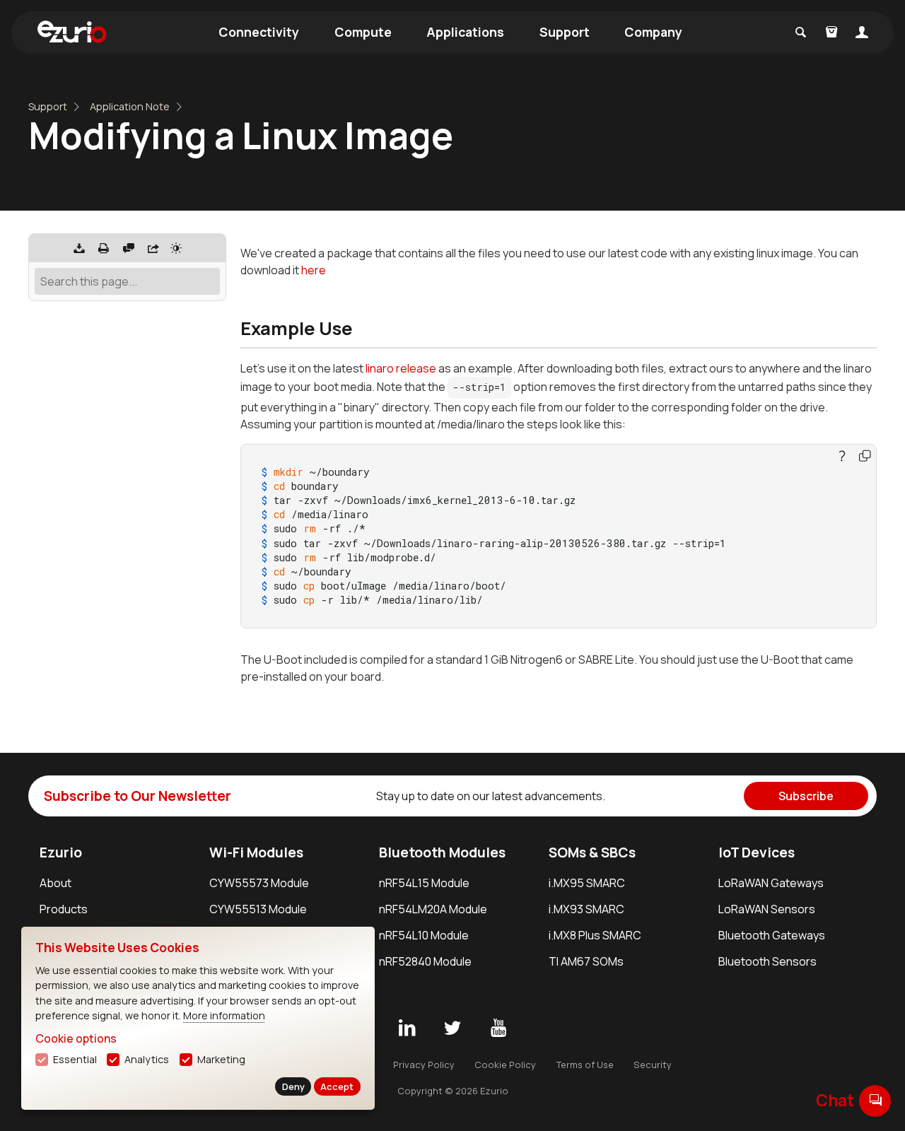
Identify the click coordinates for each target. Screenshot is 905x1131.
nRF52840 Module (425, 961)
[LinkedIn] (406, 1028)
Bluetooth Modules (442, 852)
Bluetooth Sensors (767, 961)
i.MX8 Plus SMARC (595, 935)
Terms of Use (585, 1064)
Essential (75, 1059)
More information (224, 1015)
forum (875, 1100)
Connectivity (258, 31)
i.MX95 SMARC (587, 883)
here (313, 270)
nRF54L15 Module (424, 883)
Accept (337, 1086)
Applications (465, 31)
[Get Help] (128, 248)
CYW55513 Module (258, 909)
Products (64, 909)
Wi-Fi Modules (256, 852)
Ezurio (61, 852)
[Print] (104, 248)
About (55, 883)
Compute (363, 31)
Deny (293, 1086)
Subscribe (806, 796)
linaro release (401, 368)
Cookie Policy (505, 1064)
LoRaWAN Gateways (771, 883)
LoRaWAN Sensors (766, 909)
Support (564, 31)
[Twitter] (452, 1028)
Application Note (130, 106)
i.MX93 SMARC (586, 909)
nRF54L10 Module (424, 935)
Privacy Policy (424, 1064)
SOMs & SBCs (592, 852)
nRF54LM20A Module (433, 909)
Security (653, 1064)
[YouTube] (498, 1028)
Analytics (146, 1059)
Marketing (221, 1059)
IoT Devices (756, 852)
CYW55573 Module (259, 883)
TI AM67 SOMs (586, 961)
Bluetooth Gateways (771, 935)
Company (653, 31)
